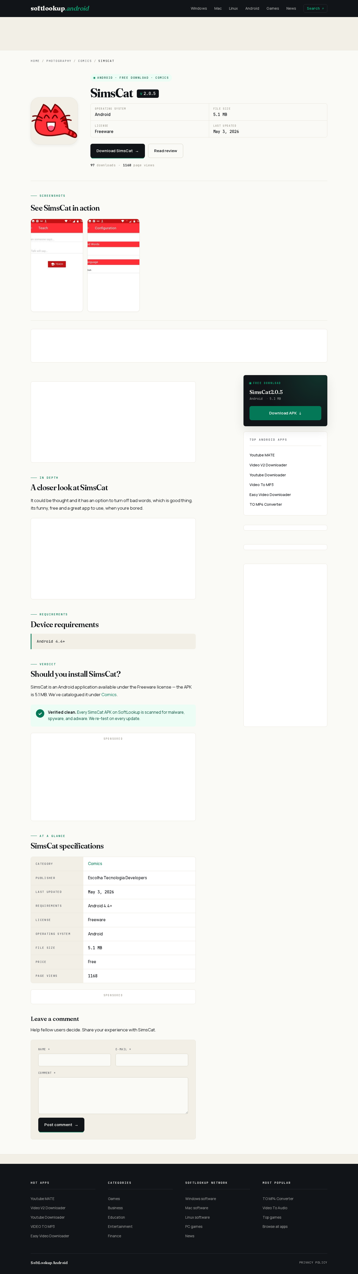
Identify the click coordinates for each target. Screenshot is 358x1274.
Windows (199, 8)
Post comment (61, 1124)
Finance (114, 1236)
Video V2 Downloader (268, 464)
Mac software (196, 1208)
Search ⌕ (315, 8)
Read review (165, 150)
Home (35, 61)
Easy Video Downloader (270, 494)
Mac (218, 8)
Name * (44, 1049)
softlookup (59, 8)
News (291, 8)
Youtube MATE (262, 454)
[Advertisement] (179, 33)
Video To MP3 (261, 484)
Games (273, 8)
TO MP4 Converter (265, 504)
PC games (193, 1226)
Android (252, 8)
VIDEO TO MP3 (43, 1226)
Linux (233, 8)
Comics (85, 61)
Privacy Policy (313, 1262)
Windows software (200, 1198)
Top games (272, 1217)
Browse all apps (275, 1226)
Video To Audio (275, 1208)
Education (116, 1217)
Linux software (197, 1217)
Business (115, 1208)
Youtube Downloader (267, 474)
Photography (59, 61)
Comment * (47, 1073)
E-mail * (123, 1049)
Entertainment (120, 1226)
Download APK (285, 413)
